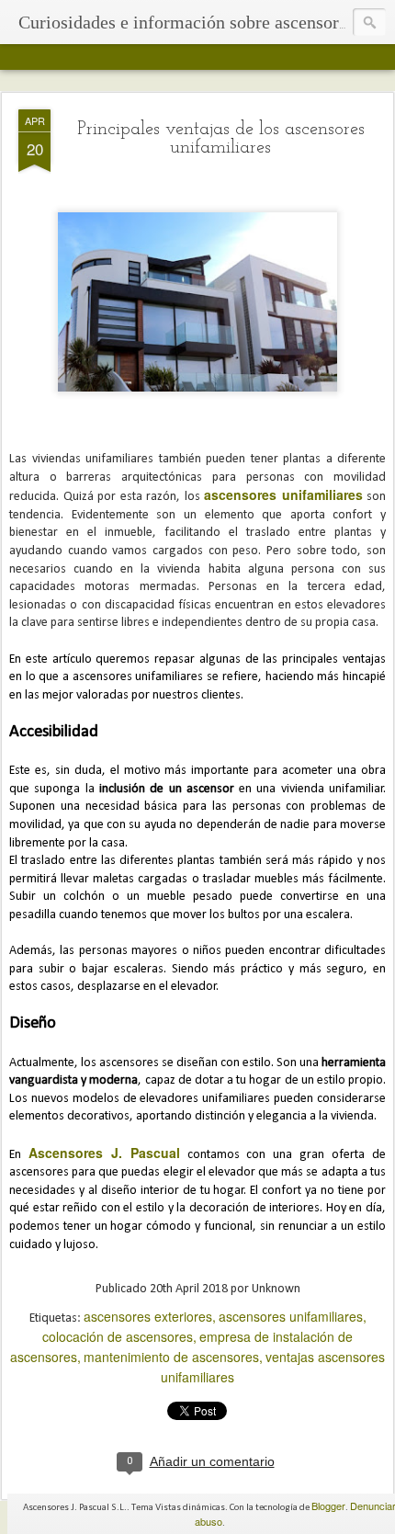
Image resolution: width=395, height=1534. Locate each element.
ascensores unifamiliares (291, 1316)
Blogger (328, 1505)
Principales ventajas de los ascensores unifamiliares (221, 138)
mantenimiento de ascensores (171, 1356)
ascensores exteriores (148, 1316)
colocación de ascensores (117, 1336)
